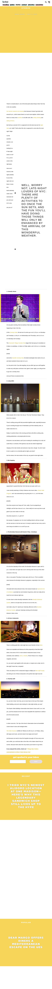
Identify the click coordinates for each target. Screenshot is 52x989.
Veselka (25, 655)
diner (41, 645)
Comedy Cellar (13, 332)
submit (35, 761)
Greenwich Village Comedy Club (17, 343)
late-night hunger (40, 670)
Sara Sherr (20, 14)
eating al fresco (10, 120)
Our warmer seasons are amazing (15, 111)
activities (20, 117)
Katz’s (21, 655)
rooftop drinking (37, 117)
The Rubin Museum (11, 730)
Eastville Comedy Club (18, 358)
